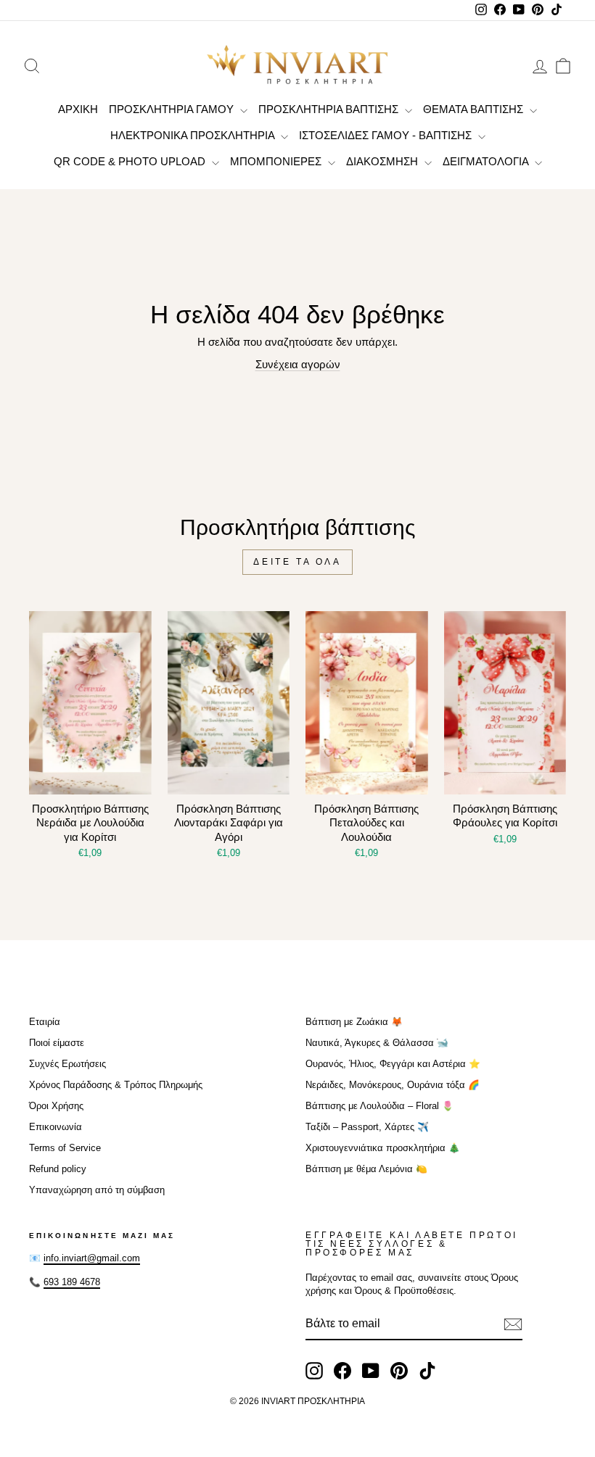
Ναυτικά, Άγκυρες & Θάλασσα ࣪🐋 (376, 1042)
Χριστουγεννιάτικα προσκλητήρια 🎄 (382, 1147)
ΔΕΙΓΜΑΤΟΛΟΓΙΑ (487, 161)
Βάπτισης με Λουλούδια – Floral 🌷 (379, 1105)
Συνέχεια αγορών (297, 364)
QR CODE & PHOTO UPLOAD (131, 161)
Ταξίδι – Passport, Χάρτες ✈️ (367, 1126)
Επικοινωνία (55, 1126)
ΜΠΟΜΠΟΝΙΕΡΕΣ (277, 161)
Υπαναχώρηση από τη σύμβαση (97, 1189)
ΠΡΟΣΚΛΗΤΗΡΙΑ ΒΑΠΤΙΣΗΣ (329, 109)
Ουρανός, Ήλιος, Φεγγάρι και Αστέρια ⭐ (392, 1063)
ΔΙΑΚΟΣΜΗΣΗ (383, 161)
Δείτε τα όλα (297, 562)
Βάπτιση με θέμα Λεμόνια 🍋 (366, 1168)
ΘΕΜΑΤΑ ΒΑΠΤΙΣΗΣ (474, 109)
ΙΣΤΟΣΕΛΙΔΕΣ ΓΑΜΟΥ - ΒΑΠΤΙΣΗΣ (387, 135)
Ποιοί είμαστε (56, 1042)
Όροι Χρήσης (56, 1105)
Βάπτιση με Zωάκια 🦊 (354, 1021)
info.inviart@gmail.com (92, 1258)
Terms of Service (65, 1147)
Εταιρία (44, 1021)
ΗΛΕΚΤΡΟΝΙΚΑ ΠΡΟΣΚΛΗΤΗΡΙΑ (193, 135)
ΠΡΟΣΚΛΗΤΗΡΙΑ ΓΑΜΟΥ (173, 109)
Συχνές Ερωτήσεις (67, 1063)
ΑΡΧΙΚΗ (78, 109)
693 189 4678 (72, 1282)
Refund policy (57, 1168)
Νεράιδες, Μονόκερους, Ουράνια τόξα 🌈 (392, 1084)
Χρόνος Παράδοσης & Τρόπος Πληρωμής (115, 1084)
